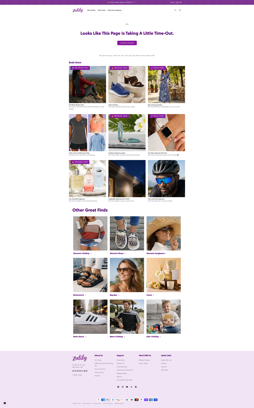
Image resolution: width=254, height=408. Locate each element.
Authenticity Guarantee (125, 370)
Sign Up (178, 2)
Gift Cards (164, 370)
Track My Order (122, 367)
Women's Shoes (117, 253)
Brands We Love (166, 360)
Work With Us (145, 355)
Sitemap (97, 375)
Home (149, 295)
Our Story (98, 360)
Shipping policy (119, 403)
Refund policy (87, 403)
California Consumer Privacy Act (104, 364)
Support (120, 355)
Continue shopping (127, 43)
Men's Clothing (116, 336)
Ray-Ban (113, 295)
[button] (115, 10)
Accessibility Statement (125, 380)
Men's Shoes (78, 336)
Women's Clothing (81, 253)
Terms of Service (100, 369)
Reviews (163, 363)
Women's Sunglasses (156, 253)
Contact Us (120, 363)
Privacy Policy (99, 372)
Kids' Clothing (153, 336)
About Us (99, 355)
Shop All (164, 367)
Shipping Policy (122, 373)
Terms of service (108, 403)
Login (172, 2)
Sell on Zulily (143, 363)
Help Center (121, 360)
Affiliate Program (144, 360)
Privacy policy (97, 403)
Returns (119, 376)
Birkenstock (78, 295)
